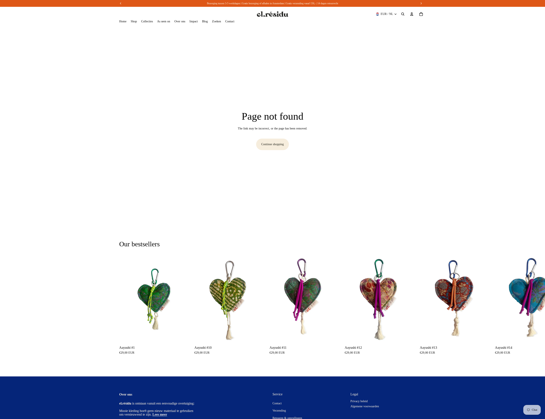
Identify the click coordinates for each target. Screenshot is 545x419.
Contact (277, 403)
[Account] (411, 14)
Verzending (279, 410)
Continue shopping (272, 144)
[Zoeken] (402, 14)
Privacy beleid (359, 401)
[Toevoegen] (183, 336)
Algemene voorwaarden (364, 406)
